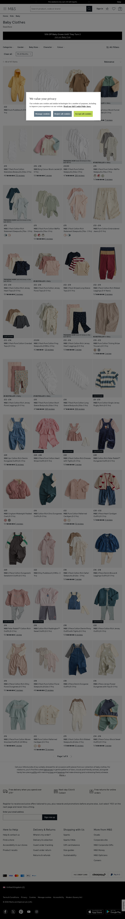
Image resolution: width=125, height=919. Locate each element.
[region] (63, 106)
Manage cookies (42, 114)
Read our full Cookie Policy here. (77, 106)
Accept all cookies (83, 114)
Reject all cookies (62, 114)
